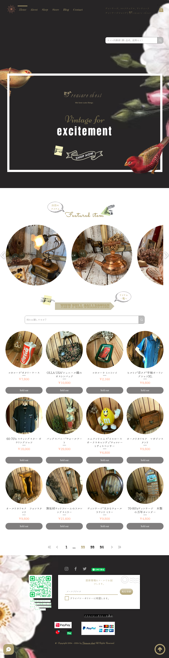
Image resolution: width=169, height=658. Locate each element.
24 (102, 547)
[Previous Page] (57, 547)
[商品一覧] (48, 300)
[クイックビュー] (24, 349)
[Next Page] (112, 547)
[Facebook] (75, 568)
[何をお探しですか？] (141, 320)
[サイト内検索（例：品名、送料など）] (160, 40)
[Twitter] (84, 568)
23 (92, 547)
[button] (161, 9)
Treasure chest (88, 642)
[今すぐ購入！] (59, 150)
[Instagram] (66, 568)
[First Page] (49, 547)
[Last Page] (119, 547)
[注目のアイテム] (108, 210)
